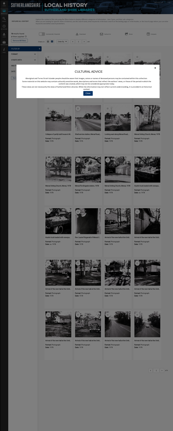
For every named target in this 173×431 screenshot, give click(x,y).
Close (88, 93)
